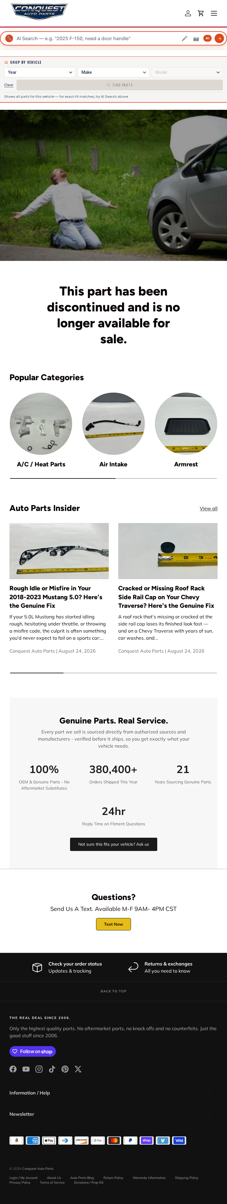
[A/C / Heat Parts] (41, 424)
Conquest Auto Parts (37, 1169)
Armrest (186, 464)
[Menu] (213, 13)
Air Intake (113, 464)
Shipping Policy (186, 1178)
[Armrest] (186, 424)
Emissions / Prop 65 (88, 1182)
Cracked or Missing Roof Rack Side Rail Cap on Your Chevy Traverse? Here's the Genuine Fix (166, 596)
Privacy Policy (19, 1182)
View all (209, 508)
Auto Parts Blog (82, 1178)
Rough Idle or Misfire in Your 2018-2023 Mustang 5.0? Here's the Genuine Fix (55, 596)
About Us (54, 1178)
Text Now (113, 924)
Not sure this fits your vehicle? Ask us (113, 844)
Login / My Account (23, 1178)
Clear (9, 85)
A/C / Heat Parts (41, 464)
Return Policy (113, 1178)
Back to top (114, 991)
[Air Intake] (113, 424)
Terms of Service (52, 1182)
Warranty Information (149, 1178)
